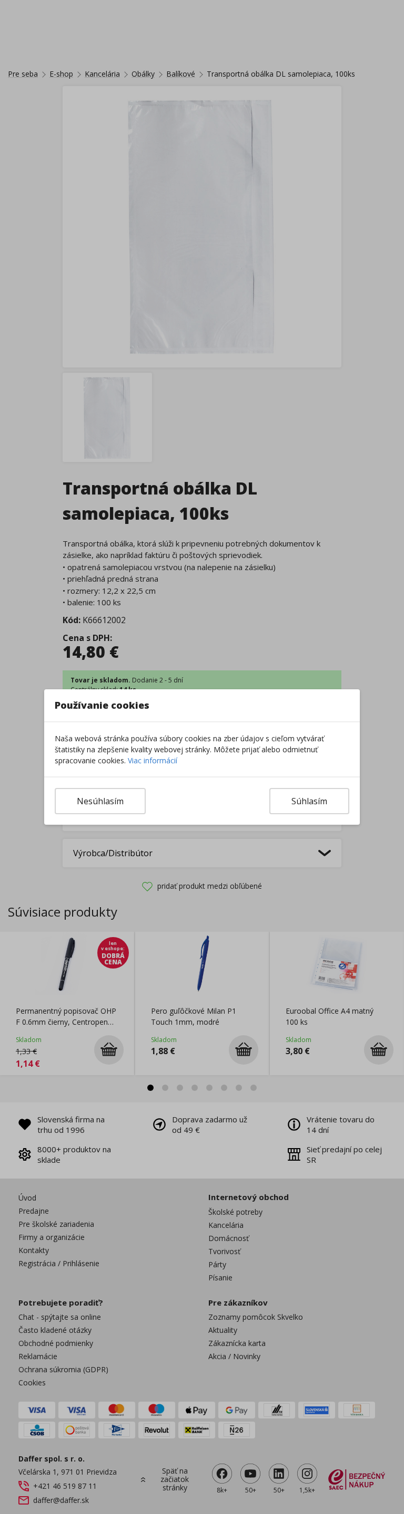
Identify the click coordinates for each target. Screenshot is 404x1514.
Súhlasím (309, 801)
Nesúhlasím (100, 801)
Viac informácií (152, 760)
